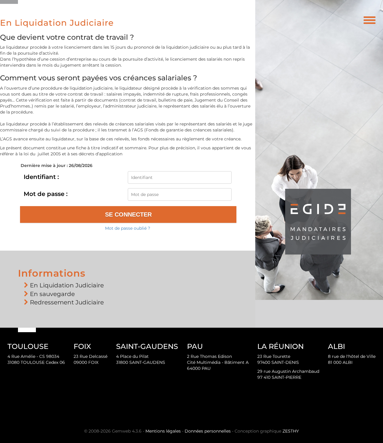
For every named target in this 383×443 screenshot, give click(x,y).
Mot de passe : (46, 193)
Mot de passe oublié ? (127, 228)
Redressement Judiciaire (67, 302)
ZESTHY (290, 431)
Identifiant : (41, 176)
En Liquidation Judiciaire (67, 285)
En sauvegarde (52, 294)
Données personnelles (208, 431)
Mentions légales (163, 431)
